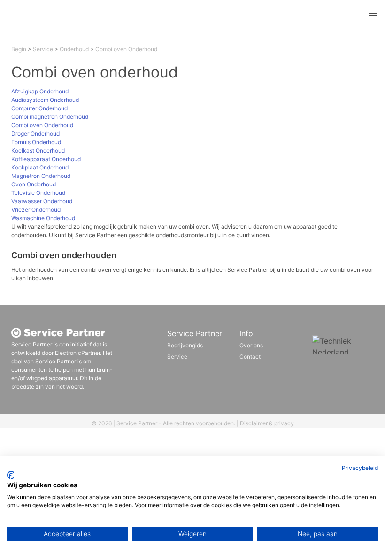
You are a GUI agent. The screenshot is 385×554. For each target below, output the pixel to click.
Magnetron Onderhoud (40, 175)
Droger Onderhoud (35, 133)
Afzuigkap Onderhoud (40, 91)
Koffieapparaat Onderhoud (46, 158)
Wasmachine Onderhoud (43, 218)
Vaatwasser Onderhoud (41, 201)
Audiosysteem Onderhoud (45, 99)
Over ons (251, 345)
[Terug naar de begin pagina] (72, 16)
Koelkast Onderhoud (38, 150)
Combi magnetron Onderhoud (49, 116)
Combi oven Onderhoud (126, 49)
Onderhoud (74, 49)
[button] (373, 16)
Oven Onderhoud (33, 184)
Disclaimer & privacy (267, 423)
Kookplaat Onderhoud (40, 167)
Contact (250, 356)
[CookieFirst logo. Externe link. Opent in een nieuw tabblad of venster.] (10, 475)
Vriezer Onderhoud (36, 209)
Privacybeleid (360, 467)
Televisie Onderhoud (38, 192)
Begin (18, 49)
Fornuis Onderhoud (36, 142)
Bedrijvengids (185, 345)
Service (43, 49)
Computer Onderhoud (39, 108)
